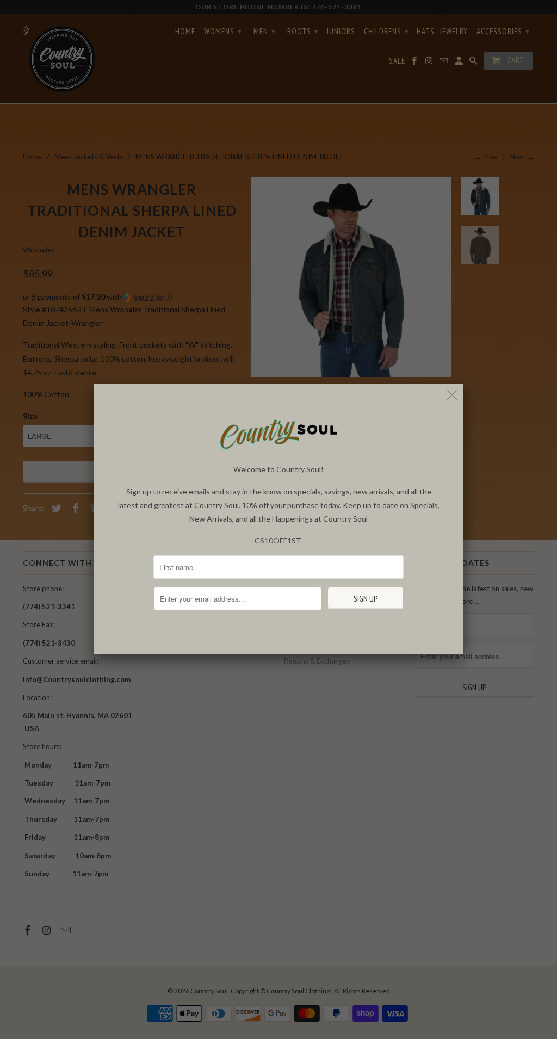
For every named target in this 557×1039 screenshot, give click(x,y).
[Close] (452, 395)
